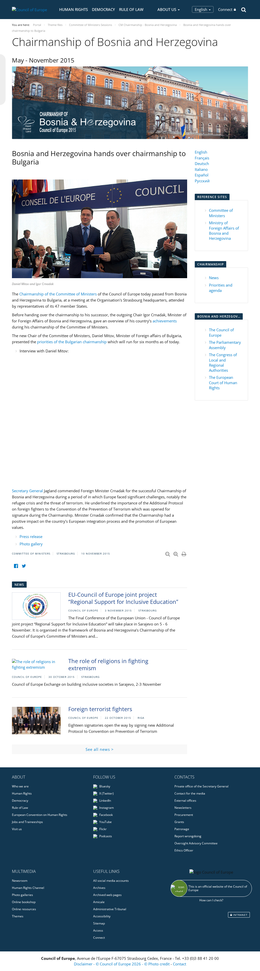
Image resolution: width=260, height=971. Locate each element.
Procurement (183, 815)
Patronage (181, 829)
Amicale (99, 902)
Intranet (240, 915)
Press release (31, 536)
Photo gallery (31, 543)
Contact (179, 963)
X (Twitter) (106, 793)
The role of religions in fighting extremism (108, 664)
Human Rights (73, 9)
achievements (165, 320)
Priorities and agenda (220, 287)
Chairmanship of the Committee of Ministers (58, 293)
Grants (179, 822)
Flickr (103, 829)
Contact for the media (189, 793)
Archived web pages (107, 895)
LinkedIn (105, 800)
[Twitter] (24, 566)
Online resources (24, 909)
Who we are (20, 786)
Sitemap (99, 923)
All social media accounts (111, 880)
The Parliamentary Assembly (225, 345)
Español (201, 174)
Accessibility (101, 916)
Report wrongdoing (187, 836)
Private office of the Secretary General (201, 786)
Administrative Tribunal (109, 909)
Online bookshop (24, 902)
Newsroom (19, 880)
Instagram (106, 807)
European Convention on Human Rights (39, 815)
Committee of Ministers (221, 213)
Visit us (17, 829)
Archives (99, 888)
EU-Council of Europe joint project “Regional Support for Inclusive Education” (123, 598)
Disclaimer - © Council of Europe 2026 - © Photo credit (122, 963)
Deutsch (202, 163)
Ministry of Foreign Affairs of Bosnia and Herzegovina (224, 230)
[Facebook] (16, 566)
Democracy (103, 9)
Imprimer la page (184, 553)
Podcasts (105, 836)
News (214, 277)
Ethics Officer (183, 850)
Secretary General (28, 490)
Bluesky (104, 786)
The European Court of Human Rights (223, 382)
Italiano (201, 169)
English (201, 9)
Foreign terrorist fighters (100, 709)
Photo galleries (22, 895)
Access (98, 930)
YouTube (105, 822)
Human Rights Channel (28, 888)
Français (202, 157)
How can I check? (211, 900)
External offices (185, 800)
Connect (225, 9)
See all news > (100, 749)
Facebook (106, 815)
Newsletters (182, 807)
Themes (17, 916)
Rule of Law (131, 9)
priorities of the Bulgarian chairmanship (72, 341)
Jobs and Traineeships (27, 822)
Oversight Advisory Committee (196, 843)
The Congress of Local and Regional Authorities (223, 362)
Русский (202, 180)
